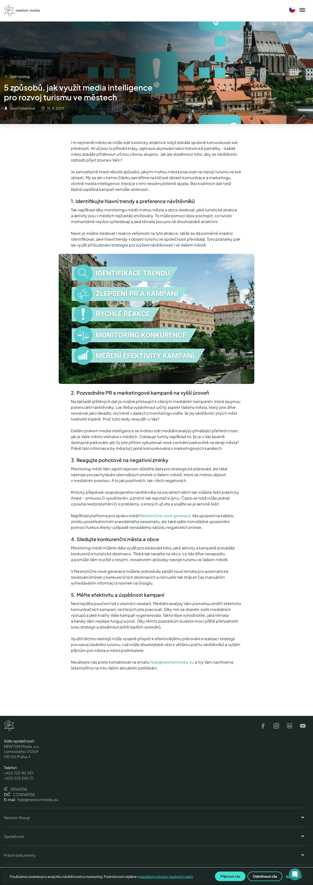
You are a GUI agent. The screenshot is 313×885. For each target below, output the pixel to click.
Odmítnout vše (265, 876)
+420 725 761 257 (19, 773)
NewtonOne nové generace (165, 515)
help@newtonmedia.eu (172, 662)
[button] (295, 874)
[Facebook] (263, 726)
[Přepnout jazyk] (292, 9)
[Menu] (302, 10)
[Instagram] (276, 726)
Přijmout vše (230, 876)
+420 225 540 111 (19, 778)
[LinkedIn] (289, 726)
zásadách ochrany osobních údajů (166, 876)
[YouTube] (302, 726)
